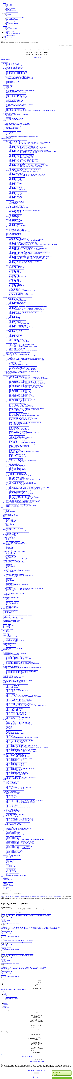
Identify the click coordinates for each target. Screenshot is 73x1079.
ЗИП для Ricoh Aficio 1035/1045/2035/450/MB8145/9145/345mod (21, 802)
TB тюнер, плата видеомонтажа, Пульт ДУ (16, 558)
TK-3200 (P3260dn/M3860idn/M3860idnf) (19, 423)
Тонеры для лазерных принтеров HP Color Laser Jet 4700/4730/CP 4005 (26, 380)
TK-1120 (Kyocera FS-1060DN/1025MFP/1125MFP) (21, 406)
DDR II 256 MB (10, 538)
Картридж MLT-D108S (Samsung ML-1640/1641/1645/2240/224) (24, 253)
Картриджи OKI (10, 200)
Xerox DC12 (9, 731)
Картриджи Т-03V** (14, 316)
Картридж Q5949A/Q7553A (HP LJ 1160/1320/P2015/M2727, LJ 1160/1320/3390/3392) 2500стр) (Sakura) (25, 915)
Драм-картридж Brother (14, 217)
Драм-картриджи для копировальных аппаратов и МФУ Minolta (21, 357)
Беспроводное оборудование (10, 611)
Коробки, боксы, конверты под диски (12, 648)
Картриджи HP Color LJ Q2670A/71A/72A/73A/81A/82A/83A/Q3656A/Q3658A (28, 147)
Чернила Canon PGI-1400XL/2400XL (18, 340)
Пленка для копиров (8, 675)
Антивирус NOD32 (8, 882)
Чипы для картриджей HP (12, 833)
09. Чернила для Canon (11, 338)
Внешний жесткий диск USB (10, 641)
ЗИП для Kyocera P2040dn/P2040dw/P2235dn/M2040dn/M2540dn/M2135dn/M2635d (26, 705)
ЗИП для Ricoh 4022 (11, 795)
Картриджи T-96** (13, 315)
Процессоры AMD (10, 525)
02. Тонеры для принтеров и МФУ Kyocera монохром (19, 401)
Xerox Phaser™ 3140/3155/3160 (16, 269)
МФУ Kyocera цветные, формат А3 (14, 106)
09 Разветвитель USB (11, 576)
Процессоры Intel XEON (12, 607)
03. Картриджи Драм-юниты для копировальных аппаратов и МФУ (19, 355)
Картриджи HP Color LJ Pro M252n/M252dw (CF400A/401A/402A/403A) (26, 166)
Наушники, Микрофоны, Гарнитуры (15, 574)
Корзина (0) (3, 40)
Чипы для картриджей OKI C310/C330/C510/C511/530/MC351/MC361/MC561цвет (26, 839)
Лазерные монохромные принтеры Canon (16, 69)
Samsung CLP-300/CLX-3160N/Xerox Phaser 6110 (18, 722)
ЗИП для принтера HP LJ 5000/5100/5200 (16, 755)
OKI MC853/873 (13, 203)
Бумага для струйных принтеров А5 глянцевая (17, 659)
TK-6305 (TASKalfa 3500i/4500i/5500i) (18, 433)
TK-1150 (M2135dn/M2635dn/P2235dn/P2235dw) (20, 410)
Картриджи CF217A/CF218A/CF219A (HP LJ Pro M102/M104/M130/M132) (27, 174)
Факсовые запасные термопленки (14, 118)
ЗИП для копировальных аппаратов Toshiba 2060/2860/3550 (20, 820)
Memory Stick (9, 645)
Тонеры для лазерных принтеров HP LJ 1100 (20, 389)
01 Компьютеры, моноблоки (10, 512)
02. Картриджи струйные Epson (14, 304)
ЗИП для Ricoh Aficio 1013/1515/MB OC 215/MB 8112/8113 (20, 799)
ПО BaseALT (6, 884)
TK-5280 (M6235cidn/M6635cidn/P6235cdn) (19, 446)
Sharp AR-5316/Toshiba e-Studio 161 (14, 811)
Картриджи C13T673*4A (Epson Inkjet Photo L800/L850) (22, 312)
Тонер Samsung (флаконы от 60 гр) (17, 469)
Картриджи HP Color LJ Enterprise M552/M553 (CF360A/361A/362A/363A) (27, 163)
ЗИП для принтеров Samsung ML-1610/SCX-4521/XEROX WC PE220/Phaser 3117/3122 (27, 747)
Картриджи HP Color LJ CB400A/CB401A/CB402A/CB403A (23, 152)
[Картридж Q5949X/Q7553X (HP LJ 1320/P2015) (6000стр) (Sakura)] (17, 954)
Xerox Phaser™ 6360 (14, 283)
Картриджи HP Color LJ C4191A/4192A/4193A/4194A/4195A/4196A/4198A (27, 149)
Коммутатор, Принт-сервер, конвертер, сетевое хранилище (17, 615)
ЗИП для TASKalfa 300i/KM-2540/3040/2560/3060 (18, 712)
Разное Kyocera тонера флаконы (17, 435)
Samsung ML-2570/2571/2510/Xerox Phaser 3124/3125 (19, 725)
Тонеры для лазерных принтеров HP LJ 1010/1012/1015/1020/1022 (25, 387)
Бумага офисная (7, 652)
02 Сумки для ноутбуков (9, 514)
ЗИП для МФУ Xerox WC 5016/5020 (15, 742)
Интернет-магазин (5, 59)
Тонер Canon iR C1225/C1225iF (16, 477)
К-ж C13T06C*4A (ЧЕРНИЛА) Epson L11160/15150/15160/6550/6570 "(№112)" (28, 306)
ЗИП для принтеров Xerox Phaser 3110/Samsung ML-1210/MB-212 (22, 751)
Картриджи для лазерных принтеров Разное (17, 207)
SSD (7, 546)
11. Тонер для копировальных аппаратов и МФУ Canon (19, 475)
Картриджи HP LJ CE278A (15, 186)
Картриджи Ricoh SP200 (15, 211)
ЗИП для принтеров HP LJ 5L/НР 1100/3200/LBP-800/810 (20, 768)
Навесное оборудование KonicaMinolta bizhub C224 (18, 109)
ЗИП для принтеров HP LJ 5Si (13, 770)
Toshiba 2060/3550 (10, 869)
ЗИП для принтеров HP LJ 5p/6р (14, 769)
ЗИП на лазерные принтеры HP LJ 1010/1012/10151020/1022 (21, 777)
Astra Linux (6, 878)
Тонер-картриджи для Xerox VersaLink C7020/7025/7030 (22, 369)
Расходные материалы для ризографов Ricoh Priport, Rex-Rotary (21, 505)
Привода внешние (10, 555)
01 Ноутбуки (6, 509)
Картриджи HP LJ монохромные (14, 170)
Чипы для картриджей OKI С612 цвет (15, 847)
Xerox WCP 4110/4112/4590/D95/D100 (15, 733)
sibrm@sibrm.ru (37, 57)
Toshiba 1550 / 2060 (11, 868)
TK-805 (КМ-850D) (13, 452)
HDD (7, 599)
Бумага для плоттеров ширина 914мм (15, 673)
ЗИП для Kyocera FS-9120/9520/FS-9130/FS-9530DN (19, 703)
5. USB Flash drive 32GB (12, 639)
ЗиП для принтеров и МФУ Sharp (11, 810)
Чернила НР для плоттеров (15, 349)
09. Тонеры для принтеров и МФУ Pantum (16, 474)
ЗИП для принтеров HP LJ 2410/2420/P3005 (16, 762)
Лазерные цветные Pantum (12, 64)
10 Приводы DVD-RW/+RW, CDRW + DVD (14, 551)
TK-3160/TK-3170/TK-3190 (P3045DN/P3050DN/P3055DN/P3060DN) (26, 422)
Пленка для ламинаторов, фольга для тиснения (17, 123)
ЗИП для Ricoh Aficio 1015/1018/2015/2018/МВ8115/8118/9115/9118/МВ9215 (24, 800)
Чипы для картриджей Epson (13, 832)
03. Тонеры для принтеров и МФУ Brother (16, 461)
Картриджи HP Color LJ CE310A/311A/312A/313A (21, 157)
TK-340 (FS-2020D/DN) (15, 424)
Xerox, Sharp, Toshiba (11, 871)
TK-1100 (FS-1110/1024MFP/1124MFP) (18, 404)
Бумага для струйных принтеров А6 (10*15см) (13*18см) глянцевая (22, 663)
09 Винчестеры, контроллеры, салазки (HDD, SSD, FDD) (17, 543)
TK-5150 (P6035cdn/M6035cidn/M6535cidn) (19, 440)
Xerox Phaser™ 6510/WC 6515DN (17, 285)
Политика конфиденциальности (36, 1061)
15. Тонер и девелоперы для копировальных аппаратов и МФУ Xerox (23, 500)
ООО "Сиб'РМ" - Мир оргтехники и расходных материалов (36, 1056)
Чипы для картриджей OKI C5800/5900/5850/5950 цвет (19, 842)
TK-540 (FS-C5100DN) (14, 447)
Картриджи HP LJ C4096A (15, 179)
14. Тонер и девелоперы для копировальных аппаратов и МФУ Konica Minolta (25, 490)
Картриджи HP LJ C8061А (15, 183)
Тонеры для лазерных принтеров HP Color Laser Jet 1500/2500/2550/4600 (26, 377)
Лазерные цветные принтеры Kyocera (15, 65)
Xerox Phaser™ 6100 (14, 277)
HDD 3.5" (8, 544)
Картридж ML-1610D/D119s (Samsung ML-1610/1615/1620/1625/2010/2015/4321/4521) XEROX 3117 (33, 244)
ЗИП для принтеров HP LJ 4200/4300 (15, 764)
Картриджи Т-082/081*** (15, 317)
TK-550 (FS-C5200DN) (14, 449)
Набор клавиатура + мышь (12, 569)
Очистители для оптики (12, 827)
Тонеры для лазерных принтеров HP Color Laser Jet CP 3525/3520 (25, 385)
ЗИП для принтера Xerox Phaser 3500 (15, 744)
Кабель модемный (10, 580)
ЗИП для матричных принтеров (11, 779)
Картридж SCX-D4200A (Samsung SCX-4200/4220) (21, 262)
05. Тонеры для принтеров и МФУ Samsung (16, 467)
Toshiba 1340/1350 (10, 866)
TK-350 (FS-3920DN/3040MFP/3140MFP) (19, 426)
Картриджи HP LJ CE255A (15, 184)
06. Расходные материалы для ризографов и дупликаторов (17, 502)
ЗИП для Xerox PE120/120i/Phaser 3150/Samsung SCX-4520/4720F (22, 737)
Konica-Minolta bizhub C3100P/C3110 (18, 230)
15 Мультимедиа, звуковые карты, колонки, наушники (16, 570)
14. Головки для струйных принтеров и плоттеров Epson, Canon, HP (22, 350)
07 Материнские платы (9, 534)
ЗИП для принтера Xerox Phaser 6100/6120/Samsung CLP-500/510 (22, 745)
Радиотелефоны (10, 115)
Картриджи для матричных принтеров (15, 372)
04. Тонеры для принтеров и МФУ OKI (15, 465)
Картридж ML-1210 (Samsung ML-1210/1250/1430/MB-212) (23, 243)
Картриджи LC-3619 (14, 332)
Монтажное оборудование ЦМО (11, 621)
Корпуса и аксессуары (11, 602)
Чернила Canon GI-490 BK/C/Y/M (17, 339)
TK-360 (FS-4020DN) (14, 427)
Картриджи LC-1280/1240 (15, 331)
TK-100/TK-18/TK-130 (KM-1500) (17, 403)
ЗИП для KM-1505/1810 (12, 687)
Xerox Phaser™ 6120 (14, 280)
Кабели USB (9, 578)
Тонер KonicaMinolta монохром (16, 492)
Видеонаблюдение (7, 612)
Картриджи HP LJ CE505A (15, 188)
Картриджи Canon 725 (14, 224)
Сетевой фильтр (10, 585)
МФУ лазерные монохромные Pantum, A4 (16, 97)
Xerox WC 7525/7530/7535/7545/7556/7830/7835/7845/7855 (23, 366)
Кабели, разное (10, 579)
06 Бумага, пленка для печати (8, 650)
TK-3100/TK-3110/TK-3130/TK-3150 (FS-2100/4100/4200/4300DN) (25, 421)
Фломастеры (6, 649)
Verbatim (8, 631)
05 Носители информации (7, 629)
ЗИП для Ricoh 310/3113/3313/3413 (14, 793)
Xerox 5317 (9, 727)
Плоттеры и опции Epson (12, 81)
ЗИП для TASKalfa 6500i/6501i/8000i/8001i (16, 714)
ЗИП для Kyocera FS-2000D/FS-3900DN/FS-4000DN (19, 698)
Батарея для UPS (10, 590)
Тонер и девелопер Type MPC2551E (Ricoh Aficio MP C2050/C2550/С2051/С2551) (29, 487)
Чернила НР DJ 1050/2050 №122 (17, 348)
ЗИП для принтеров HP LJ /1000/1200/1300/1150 (18, 756)
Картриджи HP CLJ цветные (13, 141)
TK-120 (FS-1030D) (14, 414)
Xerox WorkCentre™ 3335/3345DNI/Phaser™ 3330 (21, 294)
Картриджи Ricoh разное (15, 215)
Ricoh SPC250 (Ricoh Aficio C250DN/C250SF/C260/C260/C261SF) (25, 210)
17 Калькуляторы (7, 137)
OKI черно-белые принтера (15, 206)
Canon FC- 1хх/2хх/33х (11, 782)
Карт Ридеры (9, 548)
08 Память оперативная (9, 537)
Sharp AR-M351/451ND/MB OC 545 (15, 814)
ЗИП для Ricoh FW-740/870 (12, 806)
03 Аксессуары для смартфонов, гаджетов (13, 516)
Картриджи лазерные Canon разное (17, 225)
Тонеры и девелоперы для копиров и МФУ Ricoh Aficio (22, 483)
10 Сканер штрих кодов (9, 113)
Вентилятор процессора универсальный (16, 530)
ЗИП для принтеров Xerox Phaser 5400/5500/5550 (18, 753)
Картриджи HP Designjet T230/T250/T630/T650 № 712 (22, 327)
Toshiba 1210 (9, 865)
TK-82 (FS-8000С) (13, 455)
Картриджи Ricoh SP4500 (15, 214)
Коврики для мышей (11, 565)
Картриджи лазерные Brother (13, 216)
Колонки (8, 573)
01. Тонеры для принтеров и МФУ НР (15, 376)
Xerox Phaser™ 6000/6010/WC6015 (17, 276)
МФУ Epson (9, 87)
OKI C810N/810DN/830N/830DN (17, 202)
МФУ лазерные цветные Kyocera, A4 (15, 101)
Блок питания (9, 592)
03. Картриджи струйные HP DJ (14, 318)
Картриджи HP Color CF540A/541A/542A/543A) (20, 145)
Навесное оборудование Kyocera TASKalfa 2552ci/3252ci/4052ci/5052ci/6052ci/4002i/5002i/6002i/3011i (30, 110)
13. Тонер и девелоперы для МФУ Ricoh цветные (18, 484)
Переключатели (7, 622)
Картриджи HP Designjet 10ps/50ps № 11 (19, 325)
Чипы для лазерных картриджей (11, 831)
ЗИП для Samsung (10, 736)
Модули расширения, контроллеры (14, 604)
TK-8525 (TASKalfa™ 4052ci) (16, 459)
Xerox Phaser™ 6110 (14, 279)
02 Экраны (9, 133)
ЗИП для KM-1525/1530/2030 (13, 689)
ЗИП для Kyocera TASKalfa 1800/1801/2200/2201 (18, 707)
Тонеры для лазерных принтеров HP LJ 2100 (20, 392)
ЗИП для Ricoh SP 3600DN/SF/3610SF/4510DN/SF (18, 808)
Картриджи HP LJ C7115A (15, 182)
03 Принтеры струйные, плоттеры (11, 80)
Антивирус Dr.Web (8, 879)
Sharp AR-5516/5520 (11, 813)
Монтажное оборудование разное (11, 620)
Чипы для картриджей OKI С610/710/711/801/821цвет (19, 846)
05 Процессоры (7, 523)
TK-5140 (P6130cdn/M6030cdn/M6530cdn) (19, 438)
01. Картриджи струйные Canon (14, 298)
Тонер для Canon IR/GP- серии (16, 481)
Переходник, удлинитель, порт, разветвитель (17, 584)
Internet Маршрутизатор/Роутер (10, 610)
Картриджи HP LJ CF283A (15, 192)
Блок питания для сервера (12, 601)
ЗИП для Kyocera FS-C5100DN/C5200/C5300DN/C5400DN (20, 704)
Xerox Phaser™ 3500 (14, 275)
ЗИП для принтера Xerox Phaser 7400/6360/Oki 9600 (18, 746)
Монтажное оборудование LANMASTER (13, 619)
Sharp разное (9, 815)
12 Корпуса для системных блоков (11, 560)
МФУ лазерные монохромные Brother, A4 (16, 92)
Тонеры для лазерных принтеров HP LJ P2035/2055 (21, 396)
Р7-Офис (5, 888)
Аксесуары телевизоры (12, 520)
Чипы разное (9, 854)
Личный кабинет (5, 989)
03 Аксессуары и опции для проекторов (16, 134)
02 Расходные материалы (7, 138)
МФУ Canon (9, 86)
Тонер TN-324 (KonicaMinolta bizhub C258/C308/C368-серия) (23, 497)
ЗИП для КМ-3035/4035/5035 (13, 685)
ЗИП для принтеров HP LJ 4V (13, 767)
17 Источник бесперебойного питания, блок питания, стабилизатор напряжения (23, 588)
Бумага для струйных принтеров (11, 654)
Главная (2, 896)
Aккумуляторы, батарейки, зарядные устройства (18, 589)
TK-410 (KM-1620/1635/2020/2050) (17, 428)
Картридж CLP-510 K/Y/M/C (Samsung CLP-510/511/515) (23, 242)
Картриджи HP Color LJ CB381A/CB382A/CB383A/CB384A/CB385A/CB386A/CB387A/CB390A (32, 151)
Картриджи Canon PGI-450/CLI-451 (17, 303)
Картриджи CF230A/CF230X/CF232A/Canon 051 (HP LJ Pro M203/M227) (26, 175)
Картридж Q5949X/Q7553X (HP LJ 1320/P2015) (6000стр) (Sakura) (17, 955)
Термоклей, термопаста (12, 533)
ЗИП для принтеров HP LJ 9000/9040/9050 (16, 772)
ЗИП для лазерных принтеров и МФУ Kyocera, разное (19, 717)
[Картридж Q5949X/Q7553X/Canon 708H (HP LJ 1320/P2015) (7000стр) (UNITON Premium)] (23, 967)
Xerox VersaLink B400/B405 (15, 292)
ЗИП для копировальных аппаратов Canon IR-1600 (18, 787)
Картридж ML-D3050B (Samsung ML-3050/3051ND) (21, 247)
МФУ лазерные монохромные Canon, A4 (16, 94)
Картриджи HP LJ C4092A (15, 178)
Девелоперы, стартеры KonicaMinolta (18, 491)
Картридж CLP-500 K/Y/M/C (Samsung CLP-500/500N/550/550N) (24, 240)
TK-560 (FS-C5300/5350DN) (16, 450)
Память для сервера (11, 606)
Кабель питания (10, 583)
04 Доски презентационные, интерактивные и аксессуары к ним (22, 136)
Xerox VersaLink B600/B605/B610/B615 (18, 293)
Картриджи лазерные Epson (13, 226)
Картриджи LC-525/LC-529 (15, 335)
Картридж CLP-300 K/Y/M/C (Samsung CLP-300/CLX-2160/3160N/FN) (26, 239)
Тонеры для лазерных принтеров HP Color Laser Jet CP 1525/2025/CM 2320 (27, 384)
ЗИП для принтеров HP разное (13, 776)
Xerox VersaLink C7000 (14, 288)
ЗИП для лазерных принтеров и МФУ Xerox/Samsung (16, 721)
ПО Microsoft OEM (8, 885)
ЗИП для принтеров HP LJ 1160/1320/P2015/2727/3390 (19, 758)
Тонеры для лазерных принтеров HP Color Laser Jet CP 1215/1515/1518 (26, 382)
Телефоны (8, 117)
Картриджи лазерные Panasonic (13, 234)
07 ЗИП (2, 679)
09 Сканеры (6, 111)
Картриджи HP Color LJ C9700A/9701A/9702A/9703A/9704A (24, 146)
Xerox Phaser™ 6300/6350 (15, 281)
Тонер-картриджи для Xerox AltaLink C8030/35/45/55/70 (22, 368)
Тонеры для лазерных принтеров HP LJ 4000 (20, 394)
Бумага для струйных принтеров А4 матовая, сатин (18, 658)
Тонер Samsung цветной (15, 470)
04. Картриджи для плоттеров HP (14, 322)
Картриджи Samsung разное (16, 263)
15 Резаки (5, 129)
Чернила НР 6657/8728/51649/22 (17, 345)
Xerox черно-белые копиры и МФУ (17, 367)
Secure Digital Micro (11, 647)
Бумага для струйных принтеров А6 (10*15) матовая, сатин (20, 662)
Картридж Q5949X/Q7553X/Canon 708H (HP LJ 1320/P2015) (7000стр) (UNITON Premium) (22, 968)
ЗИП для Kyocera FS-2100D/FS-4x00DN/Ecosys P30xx (19, 700)
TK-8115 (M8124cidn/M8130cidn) (17, 454)
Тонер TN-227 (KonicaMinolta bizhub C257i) (19, 495)
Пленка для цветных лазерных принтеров (13, 676)
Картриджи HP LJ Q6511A (15, 197)
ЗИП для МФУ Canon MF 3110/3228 (15, 788)
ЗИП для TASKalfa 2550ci (12, 709)
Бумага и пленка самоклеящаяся (11, 666)
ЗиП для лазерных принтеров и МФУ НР (13, 754)
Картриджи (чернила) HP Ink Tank (17, 320)
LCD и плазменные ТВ (12, 519)
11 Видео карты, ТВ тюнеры (10, 556)
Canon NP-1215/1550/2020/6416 (13, 859)
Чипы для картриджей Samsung (14, 850)
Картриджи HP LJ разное (15, 198)
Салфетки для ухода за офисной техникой (16, 829)
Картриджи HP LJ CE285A (15, 187)
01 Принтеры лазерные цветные (11, 63)
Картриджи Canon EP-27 (15, 221)
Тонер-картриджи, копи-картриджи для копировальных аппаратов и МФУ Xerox (26, 361)
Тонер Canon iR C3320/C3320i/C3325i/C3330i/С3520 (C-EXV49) (24, 479)
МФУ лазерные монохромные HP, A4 (15, 95)
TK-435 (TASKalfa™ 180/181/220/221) (18, 431)
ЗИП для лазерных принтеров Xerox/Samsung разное (19, 739)
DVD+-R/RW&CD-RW (11, 553)
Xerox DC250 (12, 363)
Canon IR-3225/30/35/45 (12, 785)
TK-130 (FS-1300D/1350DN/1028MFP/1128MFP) (20, 417)
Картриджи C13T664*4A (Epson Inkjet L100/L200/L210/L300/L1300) (25, 311)
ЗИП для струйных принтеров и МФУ (12, 824)
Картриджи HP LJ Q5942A (15, 194)
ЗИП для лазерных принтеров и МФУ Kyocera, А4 (15, 684)
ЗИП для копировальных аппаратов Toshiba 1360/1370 (19, 818)
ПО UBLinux (6, 887)
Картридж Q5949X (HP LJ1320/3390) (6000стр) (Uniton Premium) (16, 942)
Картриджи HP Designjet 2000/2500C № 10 (19, 326)
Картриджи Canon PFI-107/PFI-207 (17, 300)
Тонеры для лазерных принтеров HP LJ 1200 (20, 391)
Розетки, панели (7, 624)
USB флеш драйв (7, 635)
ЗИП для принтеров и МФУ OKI (11, 791)
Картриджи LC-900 (14, 336)
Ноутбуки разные (10, 511)
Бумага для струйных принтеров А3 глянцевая (17, 656)
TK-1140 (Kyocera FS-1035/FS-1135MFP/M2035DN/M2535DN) (24, 409)
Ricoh (7, 864)
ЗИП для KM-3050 (10, 693)
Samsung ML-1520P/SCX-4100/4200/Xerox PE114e (18, 723)
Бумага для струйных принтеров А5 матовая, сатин (18, 661)
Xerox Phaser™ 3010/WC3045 (16, 266)
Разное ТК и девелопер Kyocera (17, 436)
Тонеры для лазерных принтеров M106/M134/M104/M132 (23, 399)
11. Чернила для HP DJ (11, 343)
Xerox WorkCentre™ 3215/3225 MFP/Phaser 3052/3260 (22, 290)
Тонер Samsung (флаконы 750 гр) (17, 468)
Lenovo (8, 510)
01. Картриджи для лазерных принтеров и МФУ (15, 140)
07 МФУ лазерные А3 (8, 103)
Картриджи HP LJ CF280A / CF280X (18, 191)
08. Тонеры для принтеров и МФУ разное (16, 473)
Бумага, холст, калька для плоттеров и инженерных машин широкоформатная (22, 667)
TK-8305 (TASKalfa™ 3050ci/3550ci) (18, 456)
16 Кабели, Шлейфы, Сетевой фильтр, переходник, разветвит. (18, 575)
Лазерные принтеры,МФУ (12, 873)
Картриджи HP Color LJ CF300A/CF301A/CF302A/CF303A (23, 159)
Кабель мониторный (11, 581)
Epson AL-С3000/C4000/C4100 (16, 228)
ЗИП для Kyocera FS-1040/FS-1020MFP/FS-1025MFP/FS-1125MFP (22, 695)
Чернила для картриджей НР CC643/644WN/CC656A (22, 344)
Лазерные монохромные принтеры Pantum (16, 72)
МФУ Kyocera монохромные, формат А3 (16, 105)
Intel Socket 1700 (10, 524)
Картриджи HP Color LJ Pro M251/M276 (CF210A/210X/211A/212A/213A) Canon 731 (29, 165)
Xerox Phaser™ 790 (13, 286)
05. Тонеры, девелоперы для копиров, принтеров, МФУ (16, 375)
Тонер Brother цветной (14, 463)
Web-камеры (9, 596)
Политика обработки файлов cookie (36, 1070)
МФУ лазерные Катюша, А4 (13, 91)
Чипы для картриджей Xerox (13, 852)
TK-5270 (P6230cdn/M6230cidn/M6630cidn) (19, 445)
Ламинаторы (9, 122)
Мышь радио (9, 567)
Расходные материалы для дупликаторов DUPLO (18, 504)
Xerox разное (12, 295)
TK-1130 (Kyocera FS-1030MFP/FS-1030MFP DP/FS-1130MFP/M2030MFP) (27, 408)
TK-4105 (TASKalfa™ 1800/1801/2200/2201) (19, 429)
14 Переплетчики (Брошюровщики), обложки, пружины (17, 124)
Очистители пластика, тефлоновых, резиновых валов (19, 828)
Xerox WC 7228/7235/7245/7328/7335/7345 (19, 364)
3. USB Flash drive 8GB (11, 636)
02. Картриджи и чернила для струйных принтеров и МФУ (17, 297)
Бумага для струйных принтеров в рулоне (13, 664)
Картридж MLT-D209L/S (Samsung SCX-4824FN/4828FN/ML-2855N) (26, 260)
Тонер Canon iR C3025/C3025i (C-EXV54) (19, 478)
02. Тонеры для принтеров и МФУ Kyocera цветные (19, 437)
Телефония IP (6, 627)
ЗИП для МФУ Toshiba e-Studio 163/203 (15, 823)
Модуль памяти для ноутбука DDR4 (15, 542)
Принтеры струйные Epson (12, 83)
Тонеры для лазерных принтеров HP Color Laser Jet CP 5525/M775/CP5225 (27, 386)
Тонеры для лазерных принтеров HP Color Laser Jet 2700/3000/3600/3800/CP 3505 (28, 378)
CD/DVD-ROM (10, 552)
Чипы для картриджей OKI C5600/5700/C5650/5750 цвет (20, 841)
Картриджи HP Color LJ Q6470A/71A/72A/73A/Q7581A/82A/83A (25, 169)
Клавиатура (9, 564)
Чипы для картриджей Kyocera (13, 836)
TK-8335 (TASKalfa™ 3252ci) (16, 458)
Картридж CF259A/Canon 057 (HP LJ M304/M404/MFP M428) (24, 171)
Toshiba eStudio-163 (11, 870)
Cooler (7, 598)
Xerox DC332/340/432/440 (12, 732)
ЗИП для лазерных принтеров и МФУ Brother (14, 681)
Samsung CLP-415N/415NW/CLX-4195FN (19, 238)
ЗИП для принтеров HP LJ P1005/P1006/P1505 (17, 773)
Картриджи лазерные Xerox (13, 265)
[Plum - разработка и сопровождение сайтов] (1, 1054)
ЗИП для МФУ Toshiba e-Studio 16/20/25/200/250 (18, 822)
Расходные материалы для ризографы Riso (16, 506)
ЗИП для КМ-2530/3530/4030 (13, 716)
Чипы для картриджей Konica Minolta (15, 834)
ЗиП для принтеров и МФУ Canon (11, 781)
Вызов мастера (12, 989)
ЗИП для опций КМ (11, 718)
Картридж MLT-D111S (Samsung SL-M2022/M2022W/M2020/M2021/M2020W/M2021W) (30, 256)
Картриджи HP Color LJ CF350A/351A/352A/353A (21, 160)
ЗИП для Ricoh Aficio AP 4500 (13, 804)
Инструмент (6, 613)
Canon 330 (8, 857)
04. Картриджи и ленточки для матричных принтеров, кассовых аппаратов (21, 371)
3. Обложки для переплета (12, 128)
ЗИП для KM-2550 (10, 691)
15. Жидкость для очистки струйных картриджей (18, 352)
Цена (17, 912)
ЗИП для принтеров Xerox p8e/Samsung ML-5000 (18, 750)
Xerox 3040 (9, 726)
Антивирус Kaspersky (8, 880)
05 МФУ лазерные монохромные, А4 (12, 88)
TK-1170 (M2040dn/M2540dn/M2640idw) (19, 413)
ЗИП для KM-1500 (10, 686)
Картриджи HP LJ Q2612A (15, 193)
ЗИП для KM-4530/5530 (12, 694)
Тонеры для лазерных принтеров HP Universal (20, 398)
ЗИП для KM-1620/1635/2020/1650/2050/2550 (17, 690)
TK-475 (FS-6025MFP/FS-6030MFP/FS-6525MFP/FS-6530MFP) (24, 432)
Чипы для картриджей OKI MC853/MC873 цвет (18, 845)
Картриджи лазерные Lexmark (13, 233)
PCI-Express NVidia (11, 557)
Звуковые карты (10, 571)
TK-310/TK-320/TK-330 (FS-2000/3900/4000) (20, 419)
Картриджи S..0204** (11, 353)
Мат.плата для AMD (11, 535)
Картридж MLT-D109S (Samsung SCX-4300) (20, 255)
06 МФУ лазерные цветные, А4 (11, 99)
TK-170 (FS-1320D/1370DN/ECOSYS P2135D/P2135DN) (23, 418)
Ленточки (8, 373)
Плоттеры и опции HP (11, 82)
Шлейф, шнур (9, 587)
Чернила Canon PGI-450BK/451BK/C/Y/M (19, 341)
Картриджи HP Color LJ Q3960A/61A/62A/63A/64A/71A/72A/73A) (25, 168)
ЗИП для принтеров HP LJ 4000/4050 (15, 763)
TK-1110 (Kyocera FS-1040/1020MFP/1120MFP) (20, 405)
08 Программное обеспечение (8, 876)
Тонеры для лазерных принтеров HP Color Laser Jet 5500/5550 (24, 381)
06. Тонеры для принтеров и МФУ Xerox (16, 472)
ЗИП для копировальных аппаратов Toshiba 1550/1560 (19, 819)
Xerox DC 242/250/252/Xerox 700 (14, 730)
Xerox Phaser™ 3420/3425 (15, 272)
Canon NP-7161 (10, 860)
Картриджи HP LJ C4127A (15, 180)
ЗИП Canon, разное (11, 786)
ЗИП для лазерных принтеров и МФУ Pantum (14, 719)
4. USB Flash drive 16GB (12, 638)
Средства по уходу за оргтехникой (11, 825)
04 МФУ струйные (7, 85)
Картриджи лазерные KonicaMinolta (15, 229)
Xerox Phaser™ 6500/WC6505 (16, 284)
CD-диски (5, 630)
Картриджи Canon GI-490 (15, 299)
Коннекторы (6, 616)
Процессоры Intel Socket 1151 (13, 527)
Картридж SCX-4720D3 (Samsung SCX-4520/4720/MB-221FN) (24, 261)
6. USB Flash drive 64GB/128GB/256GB (15, 640)
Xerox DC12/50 (12, 362)
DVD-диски (6, 633)
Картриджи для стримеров (9, 643)
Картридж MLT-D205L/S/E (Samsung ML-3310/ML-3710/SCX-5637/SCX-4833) (28, 258)
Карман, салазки (10, 547)
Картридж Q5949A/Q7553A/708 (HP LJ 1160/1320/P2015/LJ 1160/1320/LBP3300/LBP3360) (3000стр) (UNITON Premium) (30, 928)
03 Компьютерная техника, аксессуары (10, 507)
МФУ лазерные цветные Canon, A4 (14, 100)
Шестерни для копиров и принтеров (12, 855)
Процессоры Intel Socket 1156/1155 (14, 528)
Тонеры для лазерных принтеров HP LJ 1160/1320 (21, 390)
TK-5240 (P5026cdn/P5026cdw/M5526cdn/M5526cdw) (22, 444)
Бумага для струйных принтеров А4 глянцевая (17, 657)
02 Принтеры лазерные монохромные (12, 68)
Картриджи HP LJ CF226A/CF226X (17, 189)
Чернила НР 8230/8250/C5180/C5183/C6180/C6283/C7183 (23, 346)
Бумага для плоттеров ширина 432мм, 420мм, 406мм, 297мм (21, 671)
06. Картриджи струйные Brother (14, 330)
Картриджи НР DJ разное (15, 321)
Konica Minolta (9, 862)
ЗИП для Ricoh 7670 (11, 797)
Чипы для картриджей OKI (12, 838)
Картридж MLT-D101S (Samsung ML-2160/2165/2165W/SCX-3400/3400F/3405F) (28, 248)
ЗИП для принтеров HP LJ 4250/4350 (15, 765)
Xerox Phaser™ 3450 (14, 274)
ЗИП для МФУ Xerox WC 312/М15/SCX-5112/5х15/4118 (19, 740)
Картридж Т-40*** (13, 307)
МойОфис (5, 883)
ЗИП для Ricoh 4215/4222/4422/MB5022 (16, 796)
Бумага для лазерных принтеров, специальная (14, 653)
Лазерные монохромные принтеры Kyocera (16, 71)
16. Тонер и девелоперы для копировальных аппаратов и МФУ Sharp (23, 501)
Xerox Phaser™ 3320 (14, 271)
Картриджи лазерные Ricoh (13, 209)
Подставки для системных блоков (14, 561)
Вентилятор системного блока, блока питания (17, 532)
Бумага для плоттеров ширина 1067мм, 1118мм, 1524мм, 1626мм (22, 670)
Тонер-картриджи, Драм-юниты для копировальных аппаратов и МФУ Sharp (25, 359)
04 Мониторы (6, 518)
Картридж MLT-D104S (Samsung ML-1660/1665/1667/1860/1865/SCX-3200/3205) (28, 251)
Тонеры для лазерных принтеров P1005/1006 (20, 400)
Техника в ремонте (21, 989)
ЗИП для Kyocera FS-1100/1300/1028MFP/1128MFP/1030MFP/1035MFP (23, 696)
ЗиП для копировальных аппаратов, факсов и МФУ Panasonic (18, 680)
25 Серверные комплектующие (11, 597)
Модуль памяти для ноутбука (13, 541)
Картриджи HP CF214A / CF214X (17, 177)
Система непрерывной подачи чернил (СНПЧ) (17, 354)
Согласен (37, 1072)
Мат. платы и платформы (12, 603)
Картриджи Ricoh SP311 (15, 212)
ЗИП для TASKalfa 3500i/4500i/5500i (15, 713)
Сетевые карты (7, 626)
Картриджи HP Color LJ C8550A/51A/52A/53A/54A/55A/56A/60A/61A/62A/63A (28, 150)
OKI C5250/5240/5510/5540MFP (17, 201)
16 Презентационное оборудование (12, 131)
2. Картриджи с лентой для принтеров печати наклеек (19, 78)
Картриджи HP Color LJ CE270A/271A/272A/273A (21, 156)
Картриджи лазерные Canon (13, 219)
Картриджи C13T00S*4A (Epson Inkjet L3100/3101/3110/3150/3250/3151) (26, 309)
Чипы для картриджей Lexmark (13, 837)
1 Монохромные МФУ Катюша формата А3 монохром (19, 104)
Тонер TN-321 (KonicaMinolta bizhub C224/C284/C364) (22, 496)
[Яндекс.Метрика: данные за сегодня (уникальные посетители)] (37, 1077)
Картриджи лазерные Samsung (13, 237)
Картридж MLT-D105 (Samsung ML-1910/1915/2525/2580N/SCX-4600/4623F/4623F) (29, 252)
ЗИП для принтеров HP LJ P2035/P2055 (16, 774)
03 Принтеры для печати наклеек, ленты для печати (16, 76)
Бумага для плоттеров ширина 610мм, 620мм (17, 672)
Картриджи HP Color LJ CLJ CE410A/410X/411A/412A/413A (24, 161)
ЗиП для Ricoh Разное (11, 809)
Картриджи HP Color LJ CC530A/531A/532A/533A (21, 155)
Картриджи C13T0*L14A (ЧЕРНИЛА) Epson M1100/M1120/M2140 (25, 308)
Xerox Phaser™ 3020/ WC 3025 (16, 267)
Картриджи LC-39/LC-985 (15, 334)
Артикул (14, 912)
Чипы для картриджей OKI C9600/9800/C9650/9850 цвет (20, 843)
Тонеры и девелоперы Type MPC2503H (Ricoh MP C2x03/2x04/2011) (25, 488)
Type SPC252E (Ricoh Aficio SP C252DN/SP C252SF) (22, 486)
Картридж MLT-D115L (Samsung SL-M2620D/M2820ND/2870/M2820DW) (27, 257)
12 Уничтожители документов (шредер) (13, 119)
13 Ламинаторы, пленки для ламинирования (14, 120)
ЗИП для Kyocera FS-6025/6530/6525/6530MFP (17, 702)
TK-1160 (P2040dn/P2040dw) (16, 412)
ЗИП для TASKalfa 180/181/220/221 (14, 708)
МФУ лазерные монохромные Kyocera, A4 (16, 96)
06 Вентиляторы (7, 529)
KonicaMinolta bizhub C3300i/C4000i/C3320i (19, 232)
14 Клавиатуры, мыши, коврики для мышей (14, 562)
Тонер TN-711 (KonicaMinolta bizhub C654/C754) (21, 498)
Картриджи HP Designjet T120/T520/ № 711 (19, 323)
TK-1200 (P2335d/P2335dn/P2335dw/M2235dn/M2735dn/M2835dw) (25, 415)
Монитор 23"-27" (10, 521)
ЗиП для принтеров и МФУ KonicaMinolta (13, 790)
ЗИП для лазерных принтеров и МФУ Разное (14, 778)
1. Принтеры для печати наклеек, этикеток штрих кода (19, 77)
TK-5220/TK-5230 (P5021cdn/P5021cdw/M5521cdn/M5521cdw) (24, 442)
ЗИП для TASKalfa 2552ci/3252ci (14, 710)
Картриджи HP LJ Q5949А (15, 196)
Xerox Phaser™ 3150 (14, 270)
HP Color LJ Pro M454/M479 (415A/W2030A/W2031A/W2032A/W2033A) (26, 143)
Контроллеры (9, 550)
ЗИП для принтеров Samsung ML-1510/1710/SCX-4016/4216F (21, 749)
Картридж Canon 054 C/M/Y (16, 220)
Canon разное (9, 861)
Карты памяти (6, 644)
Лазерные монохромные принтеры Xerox (16, 73)
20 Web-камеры (7, 594)
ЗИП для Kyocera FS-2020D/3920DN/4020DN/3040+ (18, 699)
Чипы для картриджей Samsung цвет (15, 851)
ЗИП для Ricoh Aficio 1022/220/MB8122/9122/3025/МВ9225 (20, 801)
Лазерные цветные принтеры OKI (14, 67)
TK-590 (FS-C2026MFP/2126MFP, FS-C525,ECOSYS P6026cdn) (24, 451)
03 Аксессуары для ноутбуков (10, 515)
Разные (8, 874)
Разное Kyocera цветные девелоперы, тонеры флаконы (22, 460)
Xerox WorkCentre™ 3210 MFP (16, 289)
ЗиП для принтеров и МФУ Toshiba (12, 816)
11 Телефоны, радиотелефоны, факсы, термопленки (16, 114)
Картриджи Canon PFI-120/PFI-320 (17, 302)
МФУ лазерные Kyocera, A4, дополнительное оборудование (20, 90)
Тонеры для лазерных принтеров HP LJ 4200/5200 (21, 395)
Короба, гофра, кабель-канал (10, 617)
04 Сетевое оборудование (7, 608)
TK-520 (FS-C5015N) (14, 441)
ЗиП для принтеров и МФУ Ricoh (11, 792)
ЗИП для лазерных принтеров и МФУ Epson (14, 682)
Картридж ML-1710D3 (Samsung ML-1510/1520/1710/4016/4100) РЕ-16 (26, 246)
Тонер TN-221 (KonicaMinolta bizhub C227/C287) (21, 493)
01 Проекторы (9, 132)
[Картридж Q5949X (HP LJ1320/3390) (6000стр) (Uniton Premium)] (17, 940)
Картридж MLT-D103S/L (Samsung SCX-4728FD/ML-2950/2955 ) (24, 249)
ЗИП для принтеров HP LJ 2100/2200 (15, 759)
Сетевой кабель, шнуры (9, 625)
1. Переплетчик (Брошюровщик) (14, 126)
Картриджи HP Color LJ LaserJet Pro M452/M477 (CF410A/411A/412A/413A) (27, 164)
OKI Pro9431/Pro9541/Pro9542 (16, 205)
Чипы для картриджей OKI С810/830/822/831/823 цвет (19, 848)
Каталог (7, 896)
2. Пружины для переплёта (12, 127)
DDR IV (8, 539)
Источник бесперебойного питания (15, 593)
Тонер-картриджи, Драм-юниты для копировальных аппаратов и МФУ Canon (25, 358)
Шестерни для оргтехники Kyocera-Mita (16, 875)
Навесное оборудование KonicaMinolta (15, 108)
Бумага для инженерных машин (14, 668)
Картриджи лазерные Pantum (13, 235)
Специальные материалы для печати (12, 677)
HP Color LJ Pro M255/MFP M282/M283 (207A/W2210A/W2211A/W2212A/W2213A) (29, 142)
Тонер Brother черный (14, 464)
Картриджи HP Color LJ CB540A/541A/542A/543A (21, 154)
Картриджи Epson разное (15, 313)
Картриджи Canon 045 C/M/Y (16, 223)
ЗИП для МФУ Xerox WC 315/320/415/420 (16, 741)
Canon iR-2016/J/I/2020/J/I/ (12, 783)
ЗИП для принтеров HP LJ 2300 (14, 760)
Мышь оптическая (10, 566)
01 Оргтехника (4, 62)
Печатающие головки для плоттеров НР (19, 329)
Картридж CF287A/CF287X (16, 173)
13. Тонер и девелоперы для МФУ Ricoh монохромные (19, 482)
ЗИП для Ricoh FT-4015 (12, 805)
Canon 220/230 (9, 856)
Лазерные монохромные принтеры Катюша (17, 74)
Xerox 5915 (9, 728)
